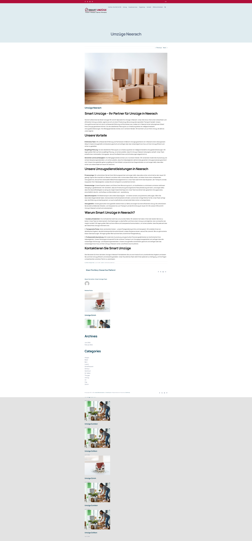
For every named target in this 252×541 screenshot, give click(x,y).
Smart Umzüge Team (90, 262)
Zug (86, 382)
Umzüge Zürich (90, 315)
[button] (165, 7)
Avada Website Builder (99, 392)
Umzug (87, 377)
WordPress (127, 392)
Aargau (87, 357)
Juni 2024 (87, 342)
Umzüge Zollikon (91, 451)
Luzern (87, 364)
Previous (159, 48)
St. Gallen (88, 373)
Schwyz (87, 369)
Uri (85, 380)
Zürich (102, 262)
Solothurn (88, 371)
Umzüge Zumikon (91, 424)
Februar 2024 (89, 345)
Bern (86, 362)
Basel (86, 360)
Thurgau (87, 375)
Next (164, 48)
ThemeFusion (108, 392)
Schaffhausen (89, 366)
